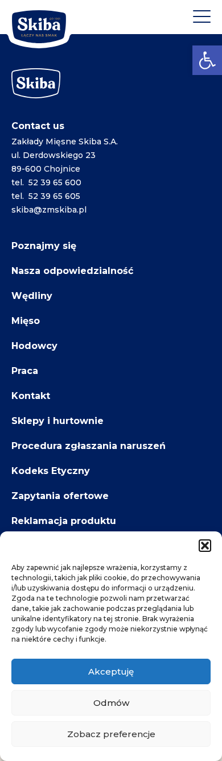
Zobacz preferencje (111, 734)
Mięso (25, 320)
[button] (207, 60)
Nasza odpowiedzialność (72, 270)
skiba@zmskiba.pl (49, 210)
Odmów (111, 702)
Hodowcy (34, 345)
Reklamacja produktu (63, 520)
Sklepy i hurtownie (57, 420)
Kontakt (30, 395)
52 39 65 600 (54, 182)
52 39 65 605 (54, 196)
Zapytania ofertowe (60, 495)
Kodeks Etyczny (50, 470)
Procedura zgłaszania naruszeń (88, 445)
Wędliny (31, 295)
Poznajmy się (43, 245)
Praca (24, 370)
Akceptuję (111, 671)
